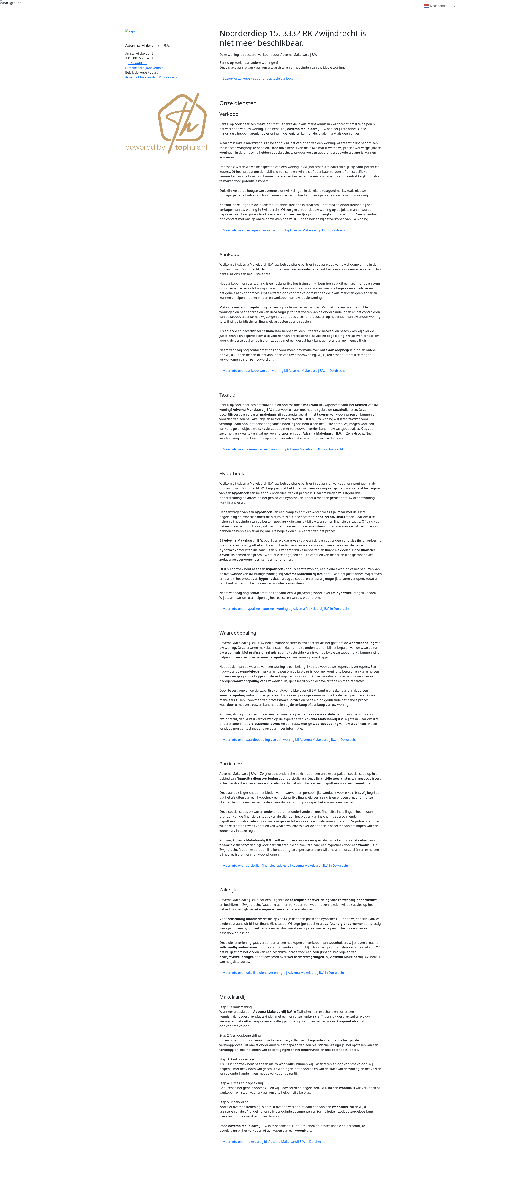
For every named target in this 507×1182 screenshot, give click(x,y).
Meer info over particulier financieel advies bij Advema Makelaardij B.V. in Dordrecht (285, 865)
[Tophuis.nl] (166, 122)
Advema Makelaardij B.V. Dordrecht (151, 77)
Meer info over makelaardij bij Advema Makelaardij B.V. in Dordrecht (274, 1141)
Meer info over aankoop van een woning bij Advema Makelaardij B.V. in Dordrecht (284, 370)
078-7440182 (137, 63)
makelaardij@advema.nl (146, 68)
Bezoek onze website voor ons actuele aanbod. (258, 78)
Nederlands (437, 6)
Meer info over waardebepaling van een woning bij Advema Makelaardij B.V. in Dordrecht (289, 739)
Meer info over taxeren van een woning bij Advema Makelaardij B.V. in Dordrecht (283, 449)
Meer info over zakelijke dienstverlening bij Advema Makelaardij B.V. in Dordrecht (283, 972)
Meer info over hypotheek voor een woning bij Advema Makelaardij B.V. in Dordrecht (286, 608)
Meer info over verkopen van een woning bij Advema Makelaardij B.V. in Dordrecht (284, 230)
